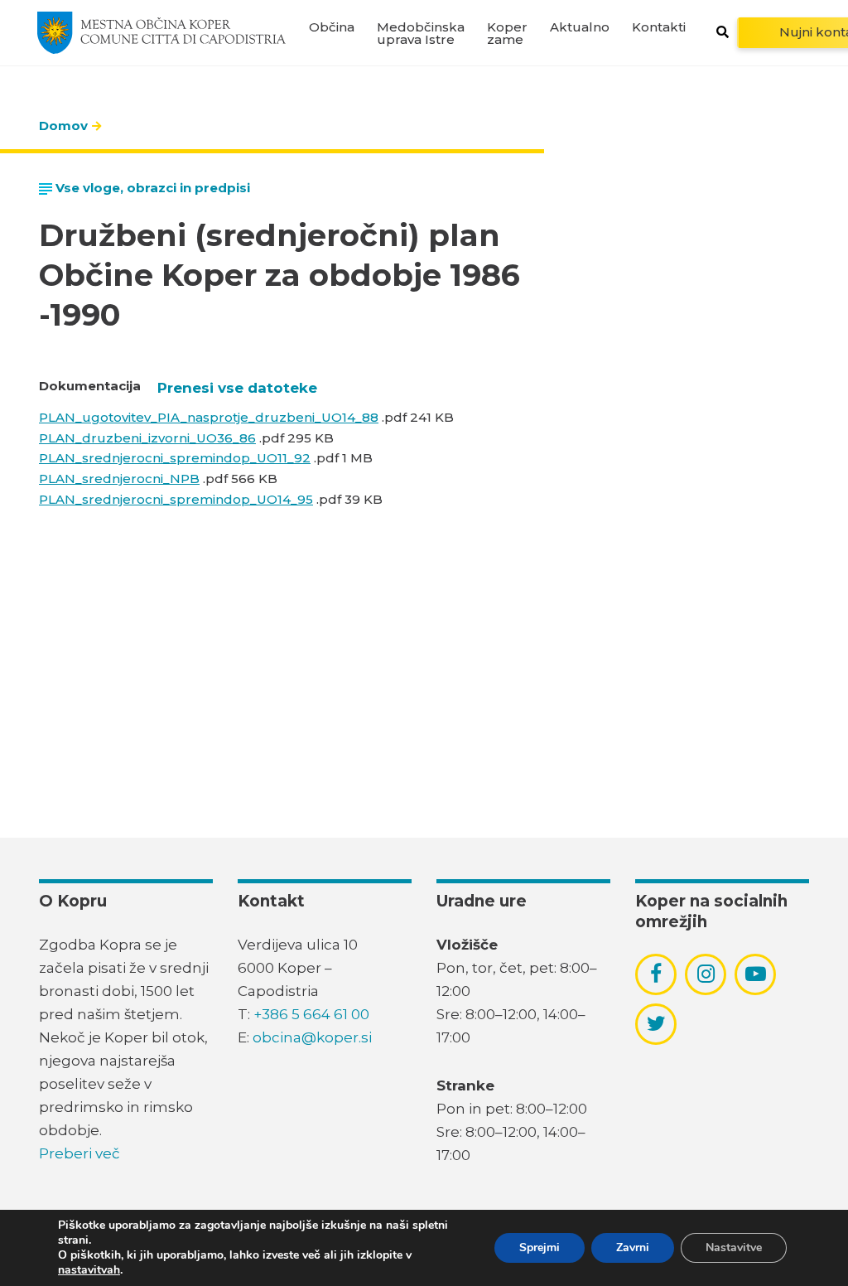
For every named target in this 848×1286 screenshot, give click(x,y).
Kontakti (659, 27)
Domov (63, 125)
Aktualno (580, 27)
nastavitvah (89, 1270)
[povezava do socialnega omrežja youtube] (755, 974)
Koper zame (507, 33)
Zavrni (632, 1247)
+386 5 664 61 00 (311, 1014)
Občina (331, 27)
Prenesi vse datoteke (237, 388)
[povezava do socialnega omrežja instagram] (706, 973)
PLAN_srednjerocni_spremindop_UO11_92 (175, 458)
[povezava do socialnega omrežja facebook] (656, 973)
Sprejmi (539, 1247)
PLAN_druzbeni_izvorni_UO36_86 (147, 438)
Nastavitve (734, 1247)
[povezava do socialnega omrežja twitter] (656, 1023)
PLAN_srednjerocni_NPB (119, 478)
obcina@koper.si (312, 1037)
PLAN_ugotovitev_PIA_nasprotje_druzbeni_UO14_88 (208, 417)
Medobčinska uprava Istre (421, 33)
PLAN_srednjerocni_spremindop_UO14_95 (176, 499)
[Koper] (161, 32)
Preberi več (79, 1153)
